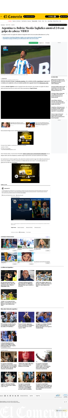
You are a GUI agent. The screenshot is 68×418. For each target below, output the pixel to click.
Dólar (43, 21)
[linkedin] (15, 395)
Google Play (38, 395)
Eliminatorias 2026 (37, 227)
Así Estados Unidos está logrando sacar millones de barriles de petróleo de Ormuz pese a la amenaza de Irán (57, 95)
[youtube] (12, 395)
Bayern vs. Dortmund (17, 21)
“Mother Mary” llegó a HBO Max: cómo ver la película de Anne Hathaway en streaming (25, 365)
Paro (46, 21)
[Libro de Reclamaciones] (65, 396)
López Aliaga (49, 21)
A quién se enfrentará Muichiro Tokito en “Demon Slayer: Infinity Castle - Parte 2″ (8, 385)
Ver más (24, 192)
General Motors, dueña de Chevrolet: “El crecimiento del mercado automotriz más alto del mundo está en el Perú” (58, 102)
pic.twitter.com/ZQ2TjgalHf (5, 148)
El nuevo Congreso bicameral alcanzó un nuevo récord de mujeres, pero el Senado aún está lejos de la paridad (57, 115)
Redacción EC (4, 78)
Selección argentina (21, 227)
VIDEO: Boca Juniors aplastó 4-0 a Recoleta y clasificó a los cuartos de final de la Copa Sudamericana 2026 (44, 284)
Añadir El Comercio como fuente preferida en (57, 24)
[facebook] (5, 395)
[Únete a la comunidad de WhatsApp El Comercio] (33, 43)
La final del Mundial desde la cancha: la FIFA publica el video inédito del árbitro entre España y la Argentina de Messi (8, 344)
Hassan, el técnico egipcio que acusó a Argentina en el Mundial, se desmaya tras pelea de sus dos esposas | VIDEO (26, 325)
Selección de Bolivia (29, 227)
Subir (65, 401)
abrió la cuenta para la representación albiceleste (34, 153)
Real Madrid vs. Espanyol (26, 21)
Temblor (39, 21)
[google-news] (18, 395)
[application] (30, 209)
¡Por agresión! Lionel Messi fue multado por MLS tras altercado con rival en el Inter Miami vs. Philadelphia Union (8, 284)
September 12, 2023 (12, 149)
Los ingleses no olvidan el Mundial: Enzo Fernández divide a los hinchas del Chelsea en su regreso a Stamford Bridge (44, 325)
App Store (31, 395)
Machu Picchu (56, 21)
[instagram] (10, 395)
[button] (30, 209)
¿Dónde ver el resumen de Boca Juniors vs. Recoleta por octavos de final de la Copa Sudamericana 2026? (8, 303)
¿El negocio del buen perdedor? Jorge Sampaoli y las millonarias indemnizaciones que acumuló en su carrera (25, 284)
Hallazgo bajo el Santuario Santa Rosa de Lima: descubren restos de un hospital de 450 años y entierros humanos (58, 81)
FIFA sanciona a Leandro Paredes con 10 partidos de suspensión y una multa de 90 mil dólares (8, 325)
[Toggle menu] (1, 16)
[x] (7, 395)
